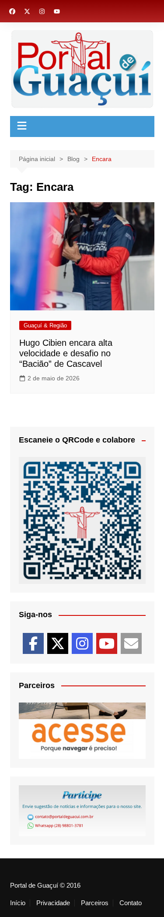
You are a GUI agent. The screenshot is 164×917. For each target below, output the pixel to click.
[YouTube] (106, 643)
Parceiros (94, 902)
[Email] (131, 643)
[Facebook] (33, 643)
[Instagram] (82, 643)
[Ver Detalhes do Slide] (82, 733)
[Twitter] (57, 643)
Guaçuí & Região (45, 325)
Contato (130, 902)
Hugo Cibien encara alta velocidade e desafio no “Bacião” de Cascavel (65, 353)
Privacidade (53, 902)
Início (17, 902)
